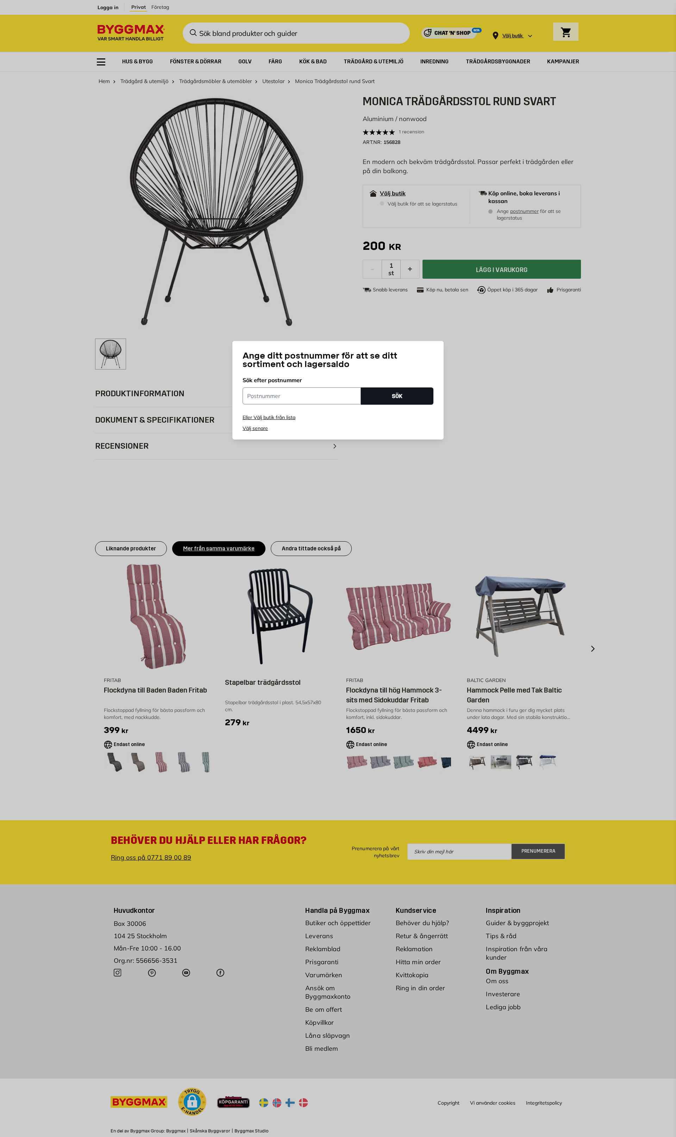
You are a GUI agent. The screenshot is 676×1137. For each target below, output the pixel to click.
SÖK (397, 396)
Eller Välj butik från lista (269, 417)
